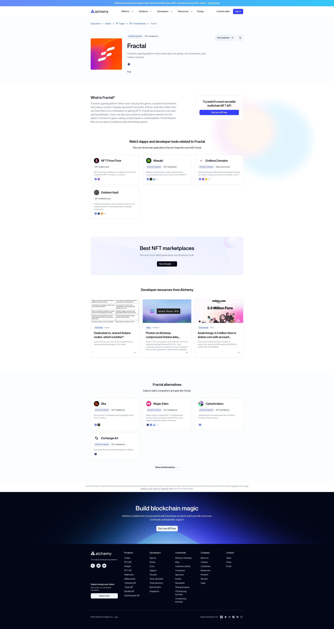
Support (153, 570)
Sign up (153, 558)
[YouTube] (104, 566)
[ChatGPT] (221, 617)
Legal (203, 583)
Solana (108, 23)
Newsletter (180, 583)
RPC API (127, 562)
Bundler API (129, 591)
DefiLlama (156, 489)
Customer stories (182, 566)
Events (178, 579)
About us (204, 558)
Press (228, 562)
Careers (204, 562)
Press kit (204, 574)
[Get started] (167, 3)
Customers (205, 566)
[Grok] (241, 617)
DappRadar (164, 489)
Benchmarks (155, 587)
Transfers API (130, 583)
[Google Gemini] (225, 617)
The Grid (234, 486)
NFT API (128, 570)
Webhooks (129, 574)
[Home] (99, 11)
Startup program (182, 587)
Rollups (127, 566)
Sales (228, 558)
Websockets (129, 579)
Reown (171, 489)
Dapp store (95, 23)
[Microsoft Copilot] (233, 617)
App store (179, 574)
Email (228, 566)
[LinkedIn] (98, 566)
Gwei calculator (156, 579)
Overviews (180, 570)
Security (204, 579)
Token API (128, 587)
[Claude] (237, 617)
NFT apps (120, 23)
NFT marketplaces (137, 23)
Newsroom (205, 570)
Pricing (200, 11)
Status (152, 562)
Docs (152, 566)
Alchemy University (183, 558)
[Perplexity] (229, 617)
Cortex (127, 558)
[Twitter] (93, 566)
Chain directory (156, 583)
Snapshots (154, 591)
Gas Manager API (132, 595)
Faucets (153, 574)
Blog (177, 562)
